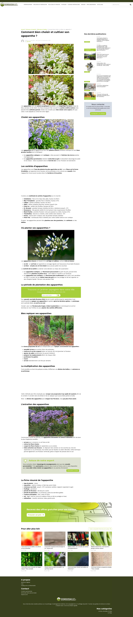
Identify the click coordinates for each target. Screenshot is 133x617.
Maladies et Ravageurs (40, 4)
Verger (83, 4)
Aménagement (28, 4)
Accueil (23, 29)
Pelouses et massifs (54, 4)
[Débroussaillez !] (9, 4)
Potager (63, 4)
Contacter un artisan (98, 113)
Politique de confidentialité (28, 585)
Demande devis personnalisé (28, 593)
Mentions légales (25, 582)
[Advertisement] (62, 18)
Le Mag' (110, 612)
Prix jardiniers (91, 4)
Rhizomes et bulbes (42, 29)
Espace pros (24, 594)
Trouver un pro (34, 515)
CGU (22, 584)
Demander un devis (72, 470)
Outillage (100, 4)
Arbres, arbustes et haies (105, 611)
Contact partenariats (26, 591)
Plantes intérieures (74, 4)
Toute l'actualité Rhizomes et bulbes (99, 529)
